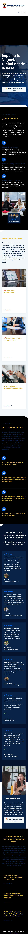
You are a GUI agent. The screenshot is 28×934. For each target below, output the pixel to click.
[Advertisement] (14, 30)
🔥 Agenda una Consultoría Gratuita (14, 89)
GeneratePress (14, 933)
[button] (19, 12)
